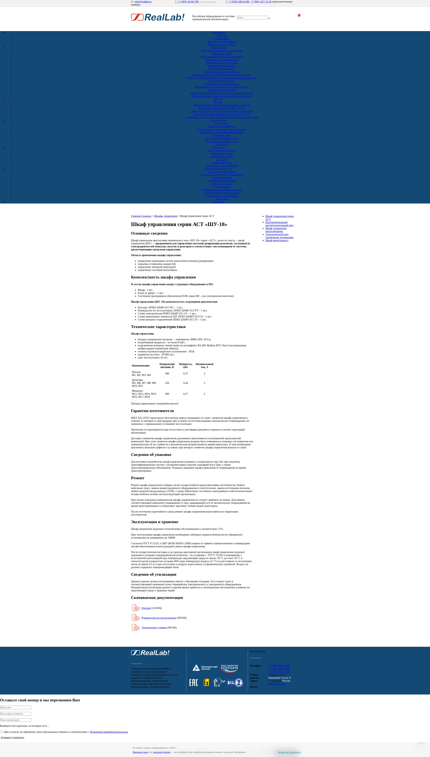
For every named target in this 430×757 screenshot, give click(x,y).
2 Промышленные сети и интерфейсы (222, 174)
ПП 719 (218, 99)
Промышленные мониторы (221, 62)
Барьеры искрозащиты (222, 80)
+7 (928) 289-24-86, (239, 1)
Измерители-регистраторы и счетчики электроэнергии (221, 93)
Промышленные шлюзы (222, 65)
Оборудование (218, 47)
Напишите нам (140, 752)
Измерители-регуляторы (222, 90)
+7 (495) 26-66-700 (188, 1)
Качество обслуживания (222, 126)
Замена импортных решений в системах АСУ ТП (222, 114)
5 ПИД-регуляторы (222, 183)
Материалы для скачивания (222, 165)
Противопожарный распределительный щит (279, 224)
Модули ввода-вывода (221, 68)
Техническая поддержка (221, 150)
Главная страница (141, 216)
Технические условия (154, 627)
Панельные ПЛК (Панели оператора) (221, 56)
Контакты (218, 201)
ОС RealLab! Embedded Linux (222, 138)
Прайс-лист (221, 144)
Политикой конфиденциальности (109, 731)
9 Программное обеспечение (221, 195)
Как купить (221, 123)
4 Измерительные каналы (221, 180)
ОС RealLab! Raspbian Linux (222, 141)
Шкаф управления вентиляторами (275, 230)
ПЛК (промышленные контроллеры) (222, 50)
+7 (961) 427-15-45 (261, 1)
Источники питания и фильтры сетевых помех (222, 87)
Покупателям (218, 120)
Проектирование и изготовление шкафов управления (221, 111)
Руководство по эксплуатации (159, 617)
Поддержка (218, 147)
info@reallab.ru (143, 1)
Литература (221, 198)
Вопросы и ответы (221, 153)
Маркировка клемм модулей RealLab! (221, 132)
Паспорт (146, 608)
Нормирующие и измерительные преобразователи (222, 74)
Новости (222, 35)
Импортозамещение (221, 156)
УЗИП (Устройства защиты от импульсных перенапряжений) (222, 77)
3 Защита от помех (221, 177)
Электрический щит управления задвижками (279, 236)
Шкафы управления (165, 216)
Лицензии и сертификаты (221, 41)
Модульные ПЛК (222, 53)
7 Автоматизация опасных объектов (222, 189)
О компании (218, 32)
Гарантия (222, 159)
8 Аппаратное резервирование (221, 192)
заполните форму (162, 752)
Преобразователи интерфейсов (222, 71)
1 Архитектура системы (221, 171)
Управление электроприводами (222, 84)
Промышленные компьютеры (222, 59)
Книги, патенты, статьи (221, 44)
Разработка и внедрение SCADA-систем (222, 108)
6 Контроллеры (221, 186)
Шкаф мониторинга (276, 240)
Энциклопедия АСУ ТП (218, 168)
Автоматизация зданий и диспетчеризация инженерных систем (221, 117)
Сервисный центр (221, 162)
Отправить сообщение (12, 737)
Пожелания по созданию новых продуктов (221, 129)
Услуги (218, 102)
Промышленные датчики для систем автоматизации (222, 96)
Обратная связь (221, 135)
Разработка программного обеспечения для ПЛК (222, 105)
